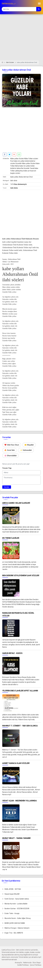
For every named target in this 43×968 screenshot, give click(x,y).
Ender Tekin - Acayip (11, 913)
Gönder (6, 487)
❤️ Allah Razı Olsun (11, 445)
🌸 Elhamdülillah (10, 456)
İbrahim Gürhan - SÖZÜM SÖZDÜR (16, 908)
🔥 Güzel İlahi (9, 450)
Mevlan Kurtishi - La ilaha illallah (15, 904)
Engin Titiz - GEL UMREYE (13, 933)
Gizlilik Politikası (23, 965)
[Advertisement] (21, 38)
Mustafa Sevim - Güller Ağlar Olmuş (17, 918)
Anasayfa (18, 962)
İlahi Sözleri (10, 62)
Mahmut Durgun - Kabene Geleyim (16, 928)
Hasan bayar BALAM (11, 894)
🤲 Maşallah (29, 445)
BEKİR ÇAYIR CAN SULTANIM (14, 923)
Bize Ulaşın (37, 962)
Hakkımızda (27, 962)
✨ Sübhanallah (26, 450)
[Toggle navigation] (39, 3)
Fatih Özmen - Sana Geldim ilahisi (16, 899)
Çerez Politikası (35, 965)
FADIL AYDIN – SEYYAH (12, 889)
